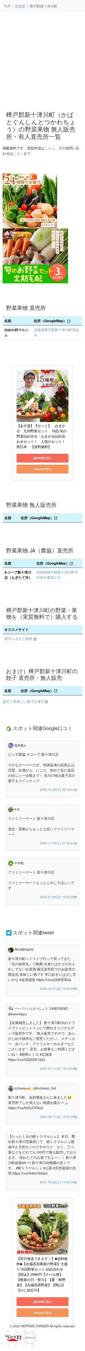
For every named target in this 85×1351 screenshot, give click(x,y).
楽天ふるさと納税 (18, 638)
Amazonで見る (43, 469)
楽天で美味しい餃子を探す (23, 701)
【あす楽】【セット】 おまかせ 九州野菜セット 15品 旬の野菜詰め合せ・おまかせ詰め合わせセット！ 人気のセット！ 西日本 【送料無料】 (43, 436)
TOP (6, 6)
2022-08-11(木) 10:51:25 (57, 1116)
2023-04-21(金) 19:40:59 (57, 988)
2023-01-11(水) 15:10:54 (57, 1068)
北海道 (20, 6)
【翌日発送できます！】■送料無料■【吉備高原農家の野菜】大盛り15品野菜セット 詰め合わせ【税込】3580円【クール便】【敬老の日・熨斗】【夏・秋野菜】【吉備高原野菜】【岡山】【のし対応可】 (42, 1274)
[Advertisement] (42, 62)
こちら (49, 148)
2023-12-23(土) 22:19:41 (57, 789)
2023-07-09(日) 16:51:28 (57, 897)
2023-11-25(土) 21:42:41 (57, 843)
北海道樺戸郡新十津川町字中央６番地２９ (57, 575)
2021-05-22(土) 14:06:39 (57, 1182)
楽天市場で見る (42, 458)
